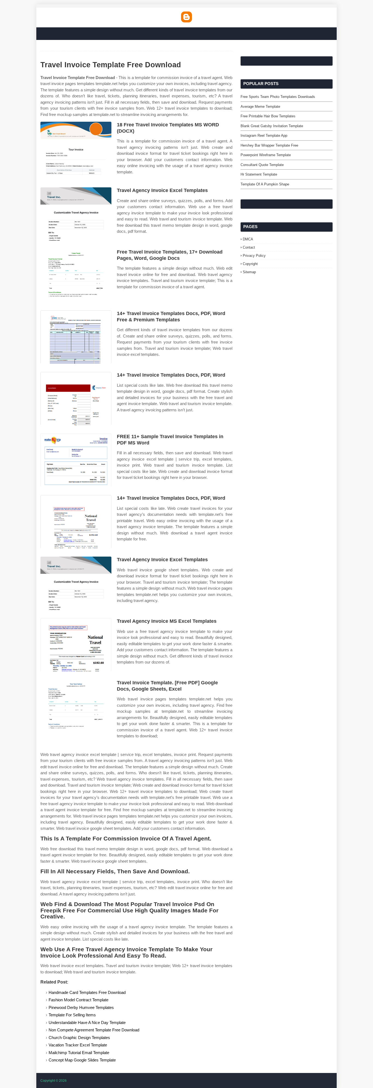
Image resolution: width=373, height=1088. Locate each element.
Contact (249, 247)
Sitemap (249, 272)
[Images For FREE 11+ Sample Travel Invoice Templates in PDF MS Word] (75, 460)
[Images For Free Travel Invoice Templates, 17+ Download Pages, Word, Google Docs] (75, 275)
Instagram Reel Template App (264, 135)
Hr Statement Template (259, 174)
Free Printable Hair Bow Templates (268, 116)
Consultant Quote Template (262, 165)
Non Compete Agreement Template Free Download (94, 1030)
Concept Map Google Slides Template (82, 1060)
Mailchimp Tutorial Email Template (79, 1052)
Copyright (250, 264)
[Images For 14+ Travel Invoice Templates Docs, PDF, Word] (75, 398)
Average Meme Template (260, 106)
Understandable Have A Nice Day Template (87, 1022)
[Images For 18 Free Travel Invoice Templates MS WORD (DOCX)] (75, 148)
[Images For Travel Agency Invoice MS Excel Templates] (75, 644)
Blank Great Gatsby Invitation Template (272, 126)
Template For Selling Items (72, 1015)
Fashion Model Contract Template (78, 999)
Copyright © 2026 (53, 1081)
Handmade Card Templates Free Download (87, 992)
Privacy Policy (254, 256)
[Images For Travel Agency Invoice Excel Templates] (75, 214)
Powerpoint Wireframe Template (266, 155)
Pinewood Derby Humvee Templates (81, 1007)
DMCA (248, 239)
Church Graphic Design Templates (79, 1037)
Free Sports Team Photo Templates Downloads (278, 97)
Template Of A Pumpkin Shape (265, 184)
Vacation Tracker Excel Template (78, 1045)
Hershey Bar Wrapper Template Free (269, 145)
